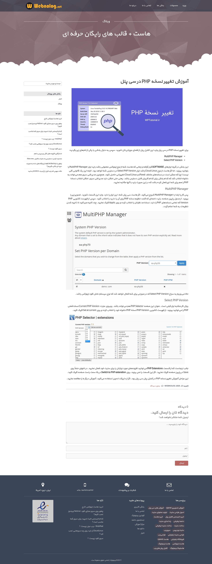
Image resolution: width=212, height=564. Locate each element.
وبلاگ (60, 104)
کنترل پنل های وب (160, 548)
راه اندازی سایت (165, 521)
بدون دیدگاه (155, 386)
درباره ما (132, 5)
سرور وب (167, 530)
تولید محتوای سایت (159, 512)
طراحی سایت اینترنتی (176, 534)
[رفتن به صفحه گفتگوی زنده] (127, 484)
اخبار (60, 99)
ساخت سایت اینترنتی (163, 525)
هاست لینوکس (178, 543)
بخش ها (160, 5)
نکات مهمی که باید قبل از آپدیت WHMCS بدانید (45, 171)
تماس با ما (146, 5)
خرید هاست (158, 516)
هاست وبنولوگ (164, 543)
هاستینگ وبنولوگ (177, 548)
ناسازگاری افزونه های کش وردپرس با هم (48, 153)
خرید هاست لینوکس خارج (53, 118)
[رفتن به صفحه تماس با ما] (169, 484)
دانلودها (140, 528)
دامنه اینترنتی (178, 521)
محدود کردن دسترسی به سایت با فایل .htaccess (44, 158)
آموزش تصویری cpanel (175, 508)
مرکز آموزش (139, 524)
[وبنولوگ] (44, 5)
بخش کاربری (139, 506)
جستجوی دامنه (138, 520)
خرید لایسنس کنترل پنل (174, 516)
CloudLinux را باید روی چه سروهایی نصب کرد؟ (45, 144)
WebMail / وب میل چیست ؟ (52, 139)
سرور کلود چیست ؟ (55, 148)
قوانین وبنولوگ (137, 515)
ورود (184, 5)
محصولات (174, 5)
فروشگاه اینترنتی (177, 539)
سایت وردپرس (178, 530)
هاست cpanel (163, 539)
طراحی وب (161, 534)
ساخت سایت (179, 525)
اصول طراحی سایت (176, 512)
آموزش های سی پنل (156, 508)
